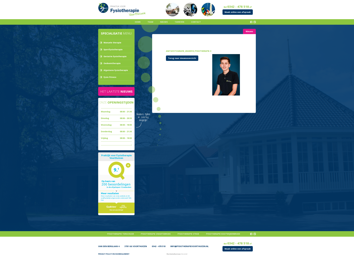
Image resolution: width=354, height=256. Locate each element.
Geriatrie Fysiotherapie (115, 56)
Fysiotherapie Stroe (188, 234)
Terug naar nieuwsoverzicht (182, 58)
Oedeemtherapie (112, 63)
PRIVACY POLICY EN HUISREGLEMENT (113, 254)
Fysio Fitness (110, 77)
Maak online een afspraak (238, 12)
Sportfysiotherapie (113, 49)
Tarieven (179, 22)
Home (138, 22)
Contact (196, 22)
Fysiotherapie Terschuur (120, 234)
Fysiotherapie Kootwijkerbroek (223, 234)
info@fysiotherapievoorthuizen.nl (189, 246)
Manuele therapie (112, 42)
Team (150, 22)
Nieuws (164, 22)
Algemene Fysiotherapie (116, 70)
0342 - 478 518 (238, 6)
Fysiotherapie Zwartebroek (156, 234)
